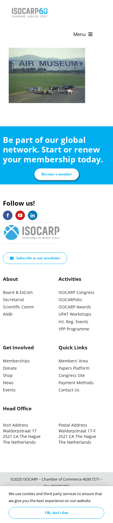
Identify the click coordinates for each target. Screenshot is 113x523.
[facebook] (7, 215)
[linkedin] (32, 215)
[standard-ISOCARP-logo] (32, 225)
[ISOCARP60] (30, 6)
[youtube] (20, 215)
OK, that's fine (56, 513)
